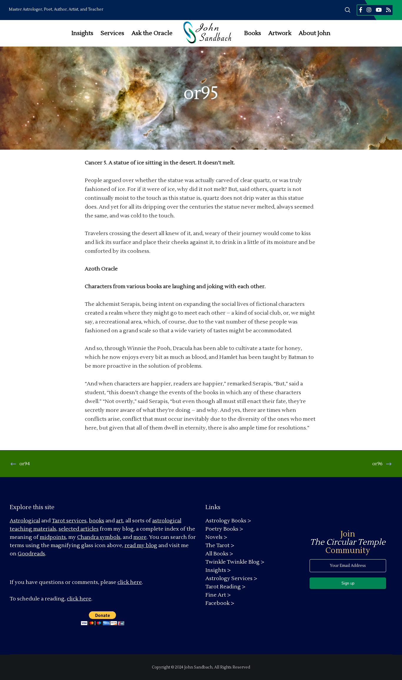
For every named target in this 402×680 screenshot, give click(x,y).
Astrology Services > (231, 578)
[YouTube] (379, 9)
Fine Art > (218, 595)
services (76, 520)
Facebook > (219, 603)
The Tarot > (219, 545)
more (140, 537)
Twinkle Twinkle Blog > (234, 562)
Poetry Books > (224, 529)
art (119, 520)
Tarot (58, 520)
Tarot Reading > (225, 586)
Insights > (218, 570)
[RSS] (388, 9)
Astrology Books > (228, 520)
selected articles (79, 529)
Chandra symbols (98, 537)
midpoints (53, 537)
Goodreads (31, 553)
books (96, 520)
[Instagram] (369, 9)
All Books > (219, 553)
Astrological (25, 520)
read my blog (140, 545)
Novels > (216, 537)
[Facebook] (360, 9)
